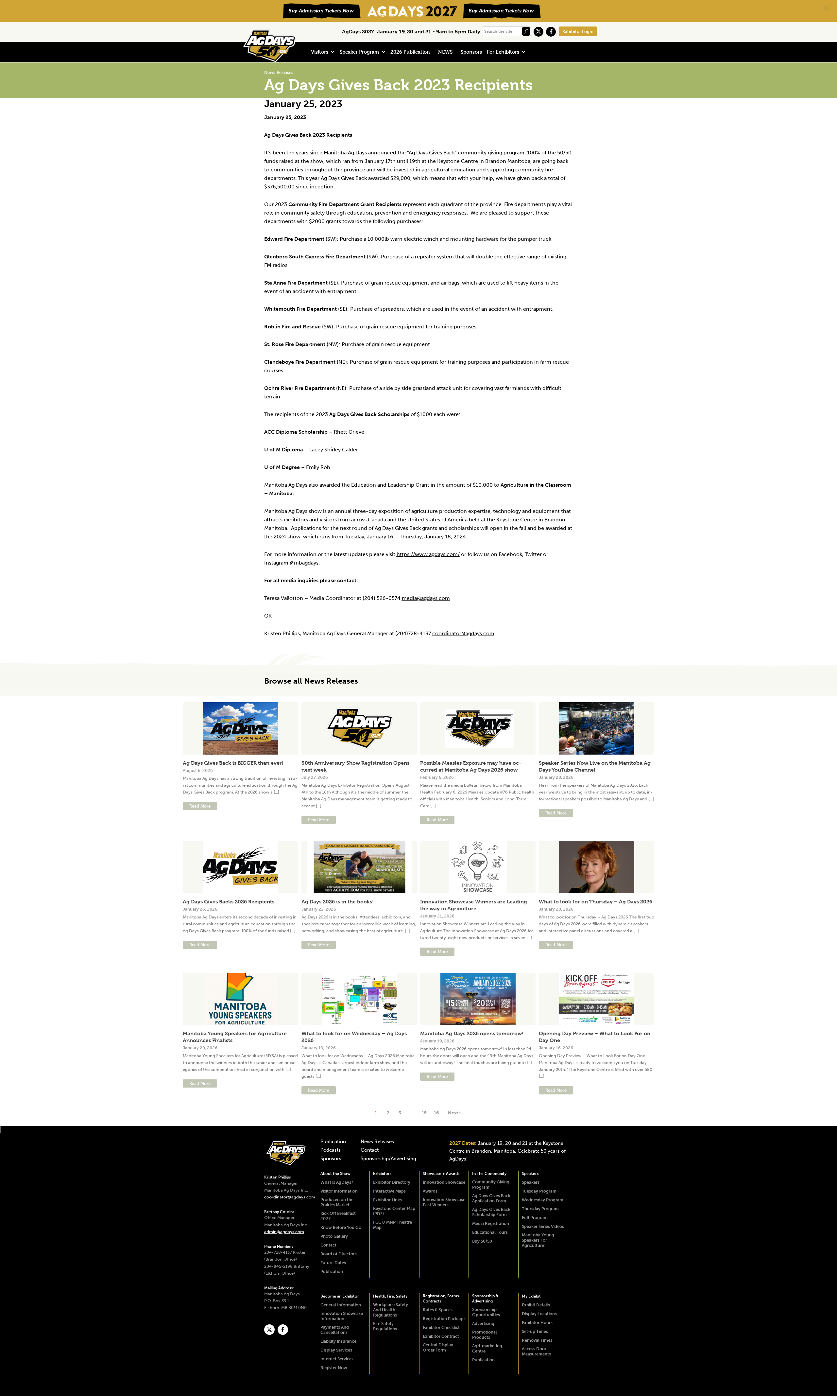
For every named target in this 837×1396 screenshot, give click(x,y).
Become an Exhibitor (339, 1296)
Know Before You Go (340, 1227)
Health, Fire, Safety (390, 1296)
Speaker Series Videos (543, 1226)
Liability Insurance (338, 1341)
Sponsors (471, 52)
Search (526, 31)
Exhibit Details (536, 1304)
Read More (200, 806)
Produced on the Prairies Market (336, 1202)
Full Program (535, 1217)
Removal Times (537, 1340)
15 (424, 1113)
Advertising (483, 1323)
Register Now (333, 1367)
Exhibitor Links (387, 1199)
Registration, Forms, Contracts (441, 1298)
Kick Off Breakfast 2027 (338, 1216)
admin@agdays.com (284, 1231)
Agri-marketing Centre (487, 1348)
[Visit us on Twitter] (538, 32)
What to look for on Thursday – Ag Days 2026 (595, 902)
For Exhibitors (503, 52)
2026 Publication (410, 52)
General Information (340, 1304)
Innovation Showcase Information (341, 1316)
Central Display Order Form (438, 1347)
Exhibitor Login (577, 31)
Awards (430, 1191)
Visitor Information (339, 1191)
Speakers (530, 1173)
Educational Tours (490, 1232)
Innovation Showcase (444, 1182)
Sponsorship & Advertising (485, 1298)
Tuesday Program (539, 1191)
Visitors (319, 52)
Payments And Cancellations (334, 1330)
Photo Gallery (334, 1236)
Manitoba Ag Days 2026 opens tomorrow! (471, 1033)
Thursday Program (540, 1208)
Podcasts (330, 1150)
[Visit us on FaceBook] (551, 32)
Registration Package (444, 1318)
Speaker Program (359, 52)
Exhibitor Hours (537, 1322)
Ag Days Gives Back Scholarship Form (491, 1212)
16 (436, 1113)
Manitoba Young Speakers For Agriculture (538, 1240)
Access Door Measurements (536, 1351)
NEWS (445, 52)
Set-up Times (535, 1331)
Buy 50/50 (482, 1241)
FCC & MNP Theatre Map (392, 1225)
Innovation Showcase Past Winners (444, 1202)
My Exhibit (531, 1296)
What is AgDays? (336, 1182)
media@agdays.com (426, 598)
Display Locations (539, 1313)
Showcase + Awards (441, 1173)
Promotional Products (484, 1335)
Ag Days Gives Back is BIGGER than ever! (233, 763)
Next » (455, 1113)
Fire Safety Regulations (385, 1326)
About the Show (335, 1173)
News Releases (377, 1141)
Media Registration (490, 1223)
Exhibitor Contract (441, 1336)
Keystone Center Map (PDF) (394, 1211)
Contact (370, 1150)
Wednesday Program (542, 1199)
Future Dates (333, 1262)
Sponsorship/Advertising (388, 1158)
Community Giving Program (490, 1184)
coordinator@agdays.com (463, 633)
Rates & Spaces (438, 1309)
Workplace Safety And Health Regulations (390, 1309)
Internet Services (336, 1358)
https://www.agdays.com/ (428, 554)
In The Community (489, 1173)
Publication (333, 1141)
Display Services (336, 1350)
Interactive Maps (389, 1191)
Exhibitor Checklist (441, 1327)
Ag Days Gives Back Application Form (491, 1198)
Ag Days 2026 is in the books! (337, 902)
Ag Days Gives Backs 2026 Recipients (228, 902)
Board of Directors (338, 1253)
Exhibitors (382, 1173)
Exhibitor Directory (391, 1182)
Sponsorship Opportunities (486, 1312)
